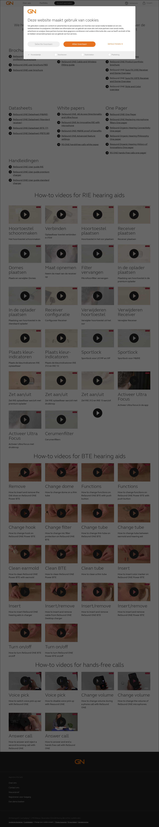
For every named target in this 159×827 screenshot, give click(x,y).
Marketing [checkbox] (115, 55)
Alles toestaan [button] (79, 44)
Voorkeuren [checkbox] (62, 55)
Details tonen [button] (114, 44)
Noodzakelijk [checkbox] (35, 55)
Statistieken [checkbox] (89, 55)
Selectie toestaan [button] (44, 44)
